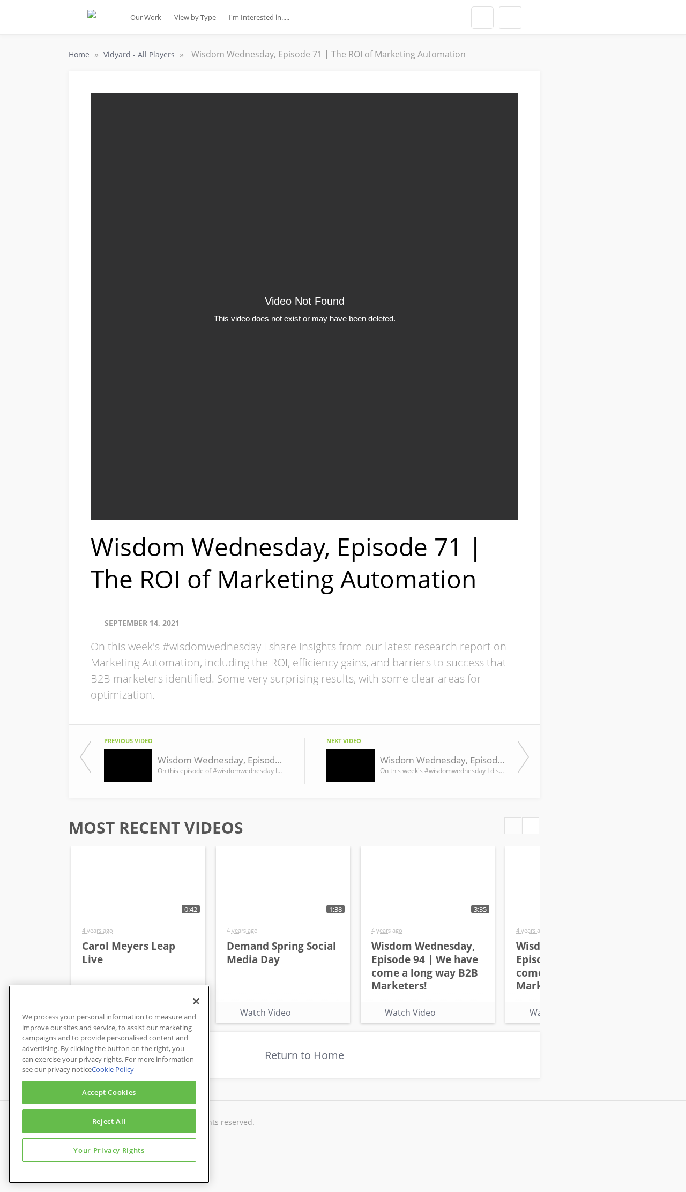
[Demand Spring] (91, 20)
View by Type (195, 17)
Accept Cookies (109, 1092)
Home (80, 54)
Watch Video (265, 1012)
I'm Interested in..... (259, 17)
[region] (109, 1084)
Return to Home (304, 1055)
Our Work (145, 17)
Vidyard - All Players (140, 54)
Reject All (109, 1121)
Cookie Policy (113, 1069)
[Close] (196, 1001)
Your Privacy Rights (108, 1150)
